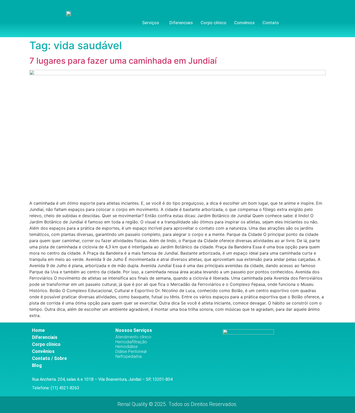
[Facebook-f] (293, 21)
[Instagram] (301, 21)
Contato (270, 22)
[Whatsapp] (310, 21)
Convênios (244, 22)
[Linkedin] (318, 21)
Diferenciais (181, 22)
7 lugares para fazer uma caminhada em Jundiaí (123, 61)
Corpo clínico (213, 22)
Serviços (150, 22)
